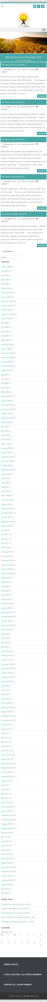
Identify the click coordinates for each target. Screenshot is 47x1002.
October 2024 (6, 362)
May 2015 (4, 845)
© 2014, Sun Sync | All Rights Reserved (23, 996)
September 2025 (7, 314)
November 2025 (7, 305)
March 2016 (5, 802)
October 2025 (6, 310)
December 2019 (7, 612)
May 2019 (4, 642)
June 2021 (4, 534)
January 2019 (6, 660)
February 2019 (6, 655)
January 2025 (6, 349)
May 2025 (4, 331)
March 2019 (5, 651)
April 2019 (5, 647)
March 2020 (5, 599)
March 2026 (5, 288)
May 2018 (4, 694)
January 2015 (6, 863)
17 (9, 945)
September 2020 (7, 573)
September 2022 (7, 470)
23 (2, 948)
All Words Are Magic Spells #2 (14, 214)
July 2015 (4, 837)
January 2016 (6, 811)
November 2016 (7, 768)
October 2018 (6, 673)
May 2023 (4, 435)
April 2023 (5, 439)
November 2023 (7, 409)
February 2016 (6, 807)
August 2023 (5, 422)
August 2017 (5, 729)
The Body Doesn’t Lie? (9, 913)
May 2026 (4, 280)
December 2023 (7, 405)
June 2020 (4, 586)
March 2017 (5, 750)
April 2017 (5, 746)
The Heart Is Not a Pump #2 (13, 139)
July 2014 (4, 889)
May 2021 (4, 539)
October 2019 (6, 621)
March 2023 (5, 444)
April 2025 (5, 336)
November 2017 (7, 720)
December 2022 (7, 457)
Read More (41, 96)
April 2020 (5, 595)
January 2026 (6, 297)
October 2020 (6, 569)
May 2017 (4, 742)
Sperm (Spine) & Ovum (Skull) (12, 917)
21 (34, 945)
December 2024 (7, 353)
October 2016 (6, 772)
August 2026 (5, 267)
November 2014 (7, 871)
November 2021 (7, 513)
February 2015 (6, 858)
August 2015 (5, 833)
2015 (22, 60)
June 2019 (4, 638)
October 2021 (6, 517)
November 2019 (7, 616)
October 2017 (6, 724)
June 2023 (4, 431)
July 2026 (4, 271)
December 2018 (7, 664)
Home (17, 60)
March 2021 (5, 547)
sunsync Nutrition (27, 69)
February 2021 (6, 552)
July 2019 (4, 634)
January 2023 (6, 452)
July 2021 (4, 530)
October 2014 (6, 876)
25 (15, 948)
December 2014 (7, 867)
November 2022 (7, 461)
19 (21, 945)
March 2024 (5, 392)
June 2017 (4, 737)
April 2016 (5, 798)
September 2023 (7, 418)
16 (2, 945)
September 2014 (7, 880)
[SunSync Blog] (23, 20)
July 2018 (4, 686)
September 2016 (7, 776)
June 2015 (4, 841)
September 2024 (7, 366)
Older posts (7, 251)
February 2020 (6, 604)
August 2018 (5, 681)
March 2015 (5, 854)
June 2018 (4, 690)
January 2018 (6, 712)
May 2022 (4, 487)
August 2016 (5, 781)
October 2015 (6, 824)
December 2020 (7, 560)
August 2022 (5, 474)
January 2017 (6, 759)
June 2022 (4, 483)
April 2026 (5, 284)
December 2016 (7, 763)
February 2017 (6, 755)
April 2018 (5, 699)
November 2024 (7, 357)
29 (41, 948)
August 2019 (5, 630)
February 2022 (6, 500)
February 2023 (6, 448)
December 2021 (7, 509)
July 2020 (4, 582)
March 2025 (5, 340)
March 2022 (5, 495)
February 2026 (6, 292)
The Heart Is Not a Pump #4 (13, 65)
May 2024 (4, 383)
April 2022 (5, 491)
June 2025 (4, 327)
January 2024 (6, 400)
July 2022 (4, 478)
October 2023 (6, 413)
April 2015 (5, 850)
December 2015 (7, 815)
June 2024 (4, 379)
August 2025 (5, 318)
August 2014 (5, 884)
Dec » (29, 954)
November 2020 (7, 565)
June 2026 (4, 275)
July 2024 (4, 375)
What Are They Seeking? (10, 904)
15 (41, 943)
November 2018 (7, 668)
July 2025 (4, 323)
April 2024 (5, 388)
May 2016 (4, 794)
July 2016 (4, 785)
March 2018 (5, 703)
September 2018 (7, 677)
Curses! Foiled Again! (8, 908)
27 (28, 948)
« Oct (3, 954)
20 (28, 945)
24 (9, 948)
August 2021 (5, 526)
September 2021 (7, 521)
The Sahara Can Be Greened (11, 921)
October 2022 (6, 465)
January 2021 (6, 556)
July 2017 (4, 733)
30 (2, 951)
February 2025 (6, 344)
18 (15, 945)
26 (21, 948)
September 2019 (7, 625)
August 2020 (5, 578)
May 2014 (4, 893)
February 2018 (6, 707)
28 (34, 948)
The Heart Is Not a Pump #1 (13, 177)
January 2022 (6, 504)
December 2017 (7, 716)
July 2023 (4, 426)
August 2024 (5, 370)
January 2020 (6, 608)
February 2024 (6, 396)
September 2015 (7, 828)
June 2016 (4, 789)
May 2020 (4, 591)
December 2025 (7, 301)
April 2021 (5, 543)
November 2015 (7, 820)
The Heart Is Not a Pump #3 (13, 102)
